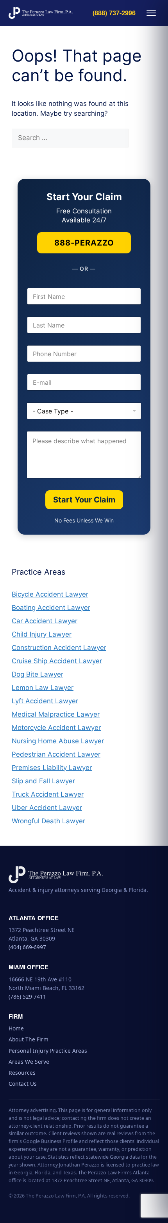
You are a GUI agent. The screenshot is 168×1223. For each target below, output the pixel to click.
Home (16, 1028)
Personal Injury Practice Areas (48, 1050)
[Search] (142, 138)
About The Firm (28, 1039)
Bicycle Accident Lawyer (50, 594)
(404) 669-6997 (27, 947)
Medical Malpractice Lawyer (56, 714)
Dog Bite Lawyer (37, 674)
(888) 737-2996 (114, 13)
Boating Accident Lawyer (51, 608)
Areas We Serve (29, 1061)
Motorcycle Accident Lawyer (56, 728)
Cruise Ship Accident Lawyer (57, 661)
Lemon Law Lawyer (42, 688)
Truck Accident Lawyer (48, 794)
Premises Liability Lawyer (52, 768)
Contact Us (23, 1083)
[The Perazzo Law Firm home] (41, 13)
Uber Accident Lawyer (47, 808)
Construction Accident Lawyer (59, 648)
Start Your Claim (84, 499)
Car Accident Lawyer (44, 621)
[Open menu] (151, 13)
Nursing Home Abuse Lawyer (58, 741)
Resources (22, 1072)
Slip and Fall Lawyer (43, 781)
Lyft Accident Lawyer (45, 701)
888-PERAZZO (84, 243)
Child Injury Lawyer (41, 634)
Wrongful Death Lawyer (48, 821)
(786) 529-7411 (27, 996)
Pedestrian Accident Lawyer (56, 754)
